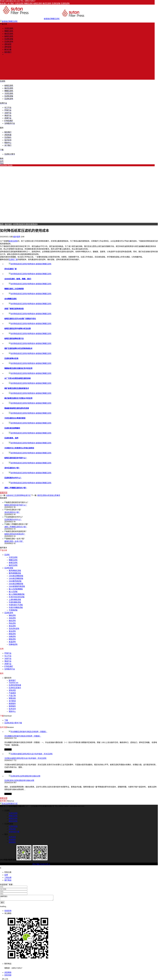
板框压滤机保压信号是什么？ (15, 458)
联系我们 (3, 3)
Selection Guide (6, 165)
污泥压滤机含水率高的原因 (14, 418)
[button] (79, 979)
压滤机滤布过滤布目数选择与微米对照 (19, 780)
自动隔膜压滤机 (10, 299)
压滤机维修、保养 (11, 438)
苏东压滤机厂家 (10, 269)
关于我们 (10, 3)
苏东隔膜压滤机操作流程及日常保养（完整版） (22, 736)
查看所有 (3, 493)
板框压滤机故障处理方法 (14, 338)
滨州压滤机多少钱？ (12, 468)
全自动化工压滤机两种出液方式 (18, 495)
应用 (6, 875)
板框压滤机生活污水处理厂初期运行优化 (20, 319)
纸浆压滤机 (13, 241)
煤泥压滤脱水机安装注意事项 (48, 495)
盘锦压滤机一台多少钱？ (14, 541)
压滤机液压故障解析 (12, 428)
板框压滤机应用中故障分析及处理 (17, 328)
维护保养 (8, 224)
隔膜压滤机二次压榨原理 (14, 289)
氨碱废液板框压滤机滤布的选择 (16, 408)
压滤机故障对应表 (11, 358)
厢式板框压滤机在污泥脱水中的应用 (18, 398)
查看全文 (8, 749)
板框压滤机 (37, 3)
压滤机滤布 (65, 3)
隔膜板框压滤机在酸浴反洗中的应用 (18, 368)
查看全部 (3, 798)
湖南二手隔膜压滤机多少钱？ (15, 488)
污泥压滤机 (19, 3)
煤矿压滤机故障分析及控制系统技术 (18, 348)
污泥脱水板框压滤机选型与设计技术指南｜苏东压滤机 (25, 758)
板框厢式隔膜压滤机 (52, 19)
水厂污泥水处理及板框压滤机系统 (17, 378)
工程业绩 (7, 877)
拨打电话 (7, 880)
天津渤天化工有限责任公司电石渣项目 (19, 448)
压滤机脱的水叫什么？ (13, 478)
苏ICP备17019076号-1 (41, 864)
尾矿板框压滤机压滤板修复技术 (16, 388)
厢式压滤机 (46, 3)
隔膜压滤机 (28, 3)
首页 (2, 224)
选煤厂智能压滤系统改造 (14, 309)
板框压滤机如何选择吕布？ (14, 534)
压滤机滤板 (56, 3)
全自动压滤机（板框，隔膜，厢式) (17, 279)
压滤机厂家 (13, 259)
